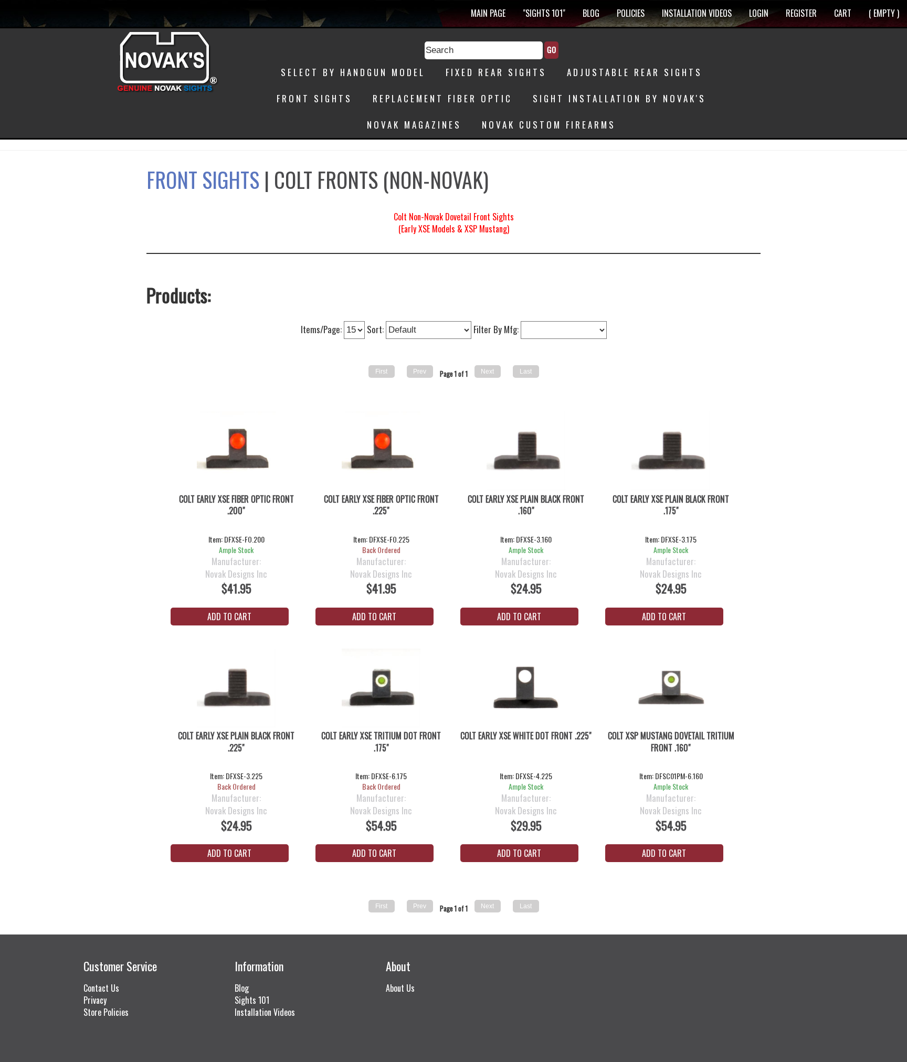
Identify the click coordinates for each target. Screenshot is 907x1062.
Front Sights (314, 98)
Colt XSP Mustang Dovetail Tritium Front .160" (671, 742)
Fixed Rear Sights (496, 72)
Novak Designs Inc (236, 574)
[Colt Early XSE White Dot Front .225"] (526, 689)
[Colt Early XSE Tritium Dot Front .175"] (381, 689)
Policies (631, 13)
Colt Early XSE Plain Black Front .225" (236, 742)
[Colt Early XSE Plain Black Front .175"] (671, 452)
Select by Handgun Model (353, 72)
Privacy (95, 1000)
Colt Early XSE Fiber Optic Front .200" (236, 505)
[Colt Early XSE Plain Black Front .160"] (526, 452)
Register (801, 13)
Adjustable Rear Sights (634, 72)
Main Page (488, 13)
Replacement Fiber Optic (442, 98)
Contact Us (101, 988)
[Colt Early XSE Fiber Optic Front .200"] (236, 452)
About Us (400, 988)
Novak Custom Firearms (549, 124)
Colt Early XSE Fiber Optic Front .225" (381, 505)
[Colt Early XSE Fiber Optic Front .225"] (381, 452)
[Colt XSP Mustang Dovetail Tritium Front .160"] (671, 689)
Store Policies (106, 1012)
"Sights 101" (544, 13)
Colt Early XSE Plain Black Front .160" (526, 505)
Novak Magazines (414, 124)
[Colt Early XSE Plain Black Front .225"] (236, 689)
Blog (591, 13)
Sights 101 (252, 1000)
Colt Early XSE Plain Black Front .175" (671, 505)
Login (758, 13)
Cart (842, 13)
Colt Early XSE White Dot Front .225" (526, 736)
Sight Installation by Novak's (619, 98)
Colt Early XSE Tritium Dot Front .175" (381, 742)
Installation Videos (697, 13)
